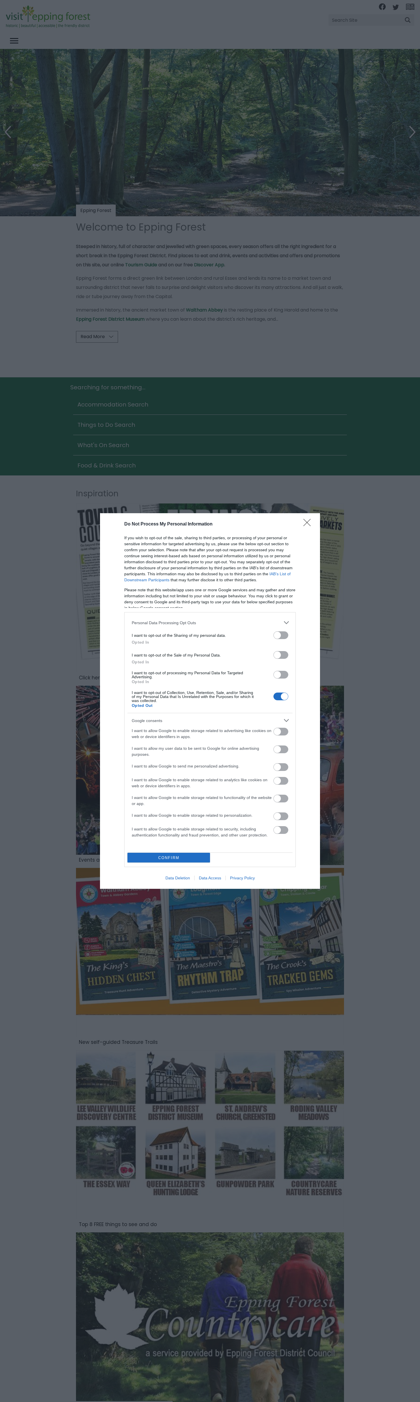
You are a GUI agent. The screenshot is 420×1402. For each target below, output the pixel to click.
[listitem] (210, 623)
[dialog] (210, 701)
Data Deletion (177, 878)
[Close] (308, 524)
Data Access (210, 878)
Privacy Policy (242, 878)
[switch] (280, 635)
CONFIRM (168, 858)
